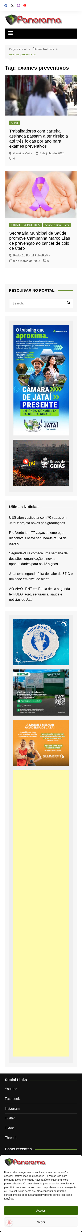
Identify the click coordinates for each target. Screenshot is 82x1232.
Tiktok (9, 1128)
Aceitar (41, 1210)
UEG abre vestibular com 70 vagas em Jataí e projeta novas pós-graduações (37, 520)
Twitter (10, 1118)
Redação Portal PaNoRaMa (31, 255)
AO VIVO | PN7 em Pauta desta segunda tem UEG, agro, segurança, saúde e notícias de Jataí (39, 594)
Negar (41, 1222)
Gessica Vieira (22, 153)
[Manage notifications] (9, 1222)
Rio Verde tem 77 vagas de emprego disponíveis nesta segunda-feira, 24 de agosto (38, 538)
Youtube (11, 1089)
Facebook (12, 1099)
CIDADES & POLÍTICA (25, 225)
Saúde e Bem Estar (57, 225)
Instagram (12, 1108)
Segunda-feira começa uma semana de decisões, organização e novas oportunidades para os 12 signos (38, 558)
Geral (14, 122)
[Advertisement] (41, 913)
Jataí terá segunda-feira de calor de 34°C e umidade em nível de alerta (41, 576)
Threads (11, 1138)
